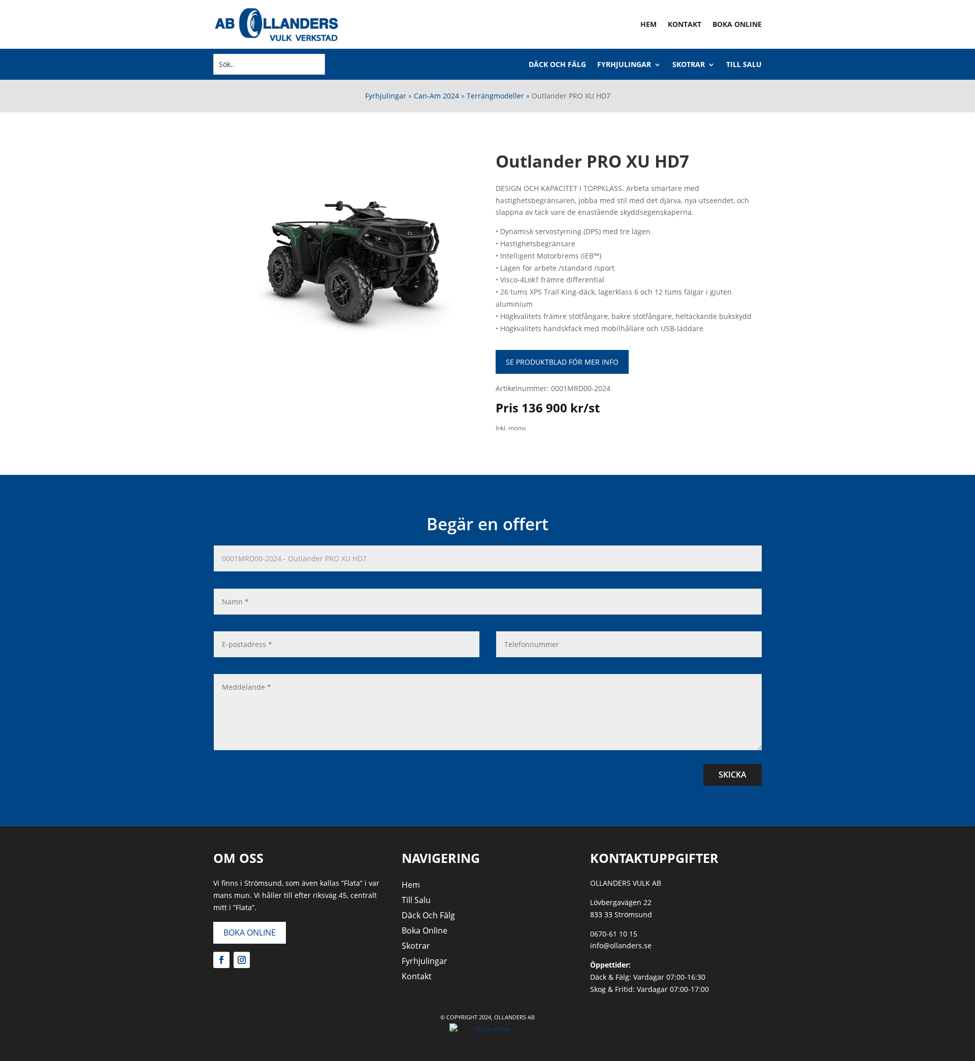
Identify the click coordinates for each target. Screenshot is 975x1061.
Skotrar (688, 65)
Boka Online (737, 24)
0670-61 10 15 (613, 934)
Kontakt (684, 24)
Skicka (732, 774)
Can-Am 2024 (436, 96)
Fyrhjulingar (624, 65)
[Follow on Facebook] (221, 960)
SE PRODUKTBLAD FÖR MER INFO (562, 362)
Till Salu (744, 65)
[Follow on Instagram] (242, 960)
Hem (648, 24)
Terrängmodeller (495, 96)
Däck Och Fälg (557, 65)
